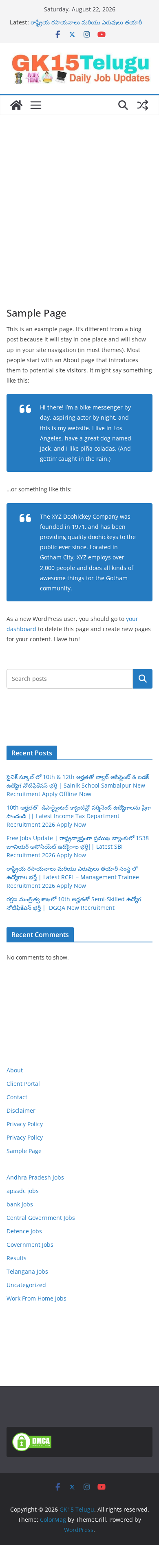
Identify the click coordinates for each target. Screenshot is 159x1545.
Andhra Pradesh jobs (35, 1177)
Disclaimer (21, 1110)
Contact (17, 1097)
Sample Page (24, 1151)
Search (142, 678)
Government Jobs (30, 1244)
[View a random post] (142, 105)
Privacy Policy (25, 1124)
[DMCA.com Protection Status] (31, 1437)
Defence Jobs (24, 1231)
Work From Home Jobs (36, 1298)
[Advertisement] (79, 198)
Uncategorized (26, 1285)
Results (16, 1258)
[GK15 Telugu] (16, 105)
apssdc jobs (23, 1191)
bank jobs (20, 1204)
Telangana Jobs (27, 1271)
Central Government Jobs (41, 1217)
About (15, 1070)
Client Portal (23, 1083)
